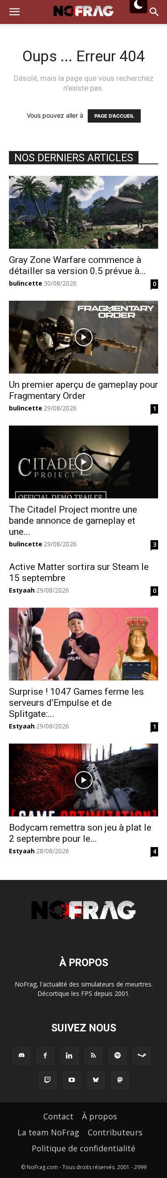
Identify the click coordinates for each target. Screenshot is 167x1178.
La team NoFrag (48, 1132)
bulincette (25, 283)
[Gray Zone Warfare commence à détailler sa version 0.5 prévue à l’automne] (83, 212)
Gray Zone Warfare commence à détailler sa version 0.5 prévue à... (77, 265)
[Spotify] (117, 1056)
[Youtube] (72, 1080)
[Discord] (21, 1056)
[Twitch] (48, 1080)
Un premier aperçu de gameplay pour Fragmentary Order (83, 390)
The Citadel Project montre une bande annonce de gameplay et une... (73, 520)
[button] (14, 12)
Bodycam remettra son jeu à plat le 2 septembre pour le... (80, 833)
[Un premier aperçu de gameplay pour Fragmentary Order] (83, 337)
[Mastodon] (120, 1080)
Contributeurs (115, 1132)
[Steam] (142, 1056)
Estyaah (22, 590)
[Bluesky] (96, 1080)
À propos (99, 1116)
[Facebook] (45, 1056)
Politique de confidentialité (83, 1148)
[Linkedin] (69, 1056)
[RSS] (93, 1056)
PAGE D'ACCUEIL (114, 116)
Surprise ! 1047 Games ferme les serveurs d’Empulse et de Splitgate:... (76, 702)
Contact (58, 1116)
